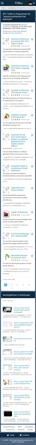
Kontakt (30, 430)
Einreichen (21, 430)
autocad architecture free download (14, 32)
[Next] (11, 288)
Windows (3, 8)
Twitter (12, 435)
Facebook (26, 435)
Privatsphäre (29, 427)
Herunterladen (32, 39)
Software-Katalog (8, 427)
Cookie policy (10, 430)
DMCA (20, 427)
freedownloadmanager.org (21, 440)
